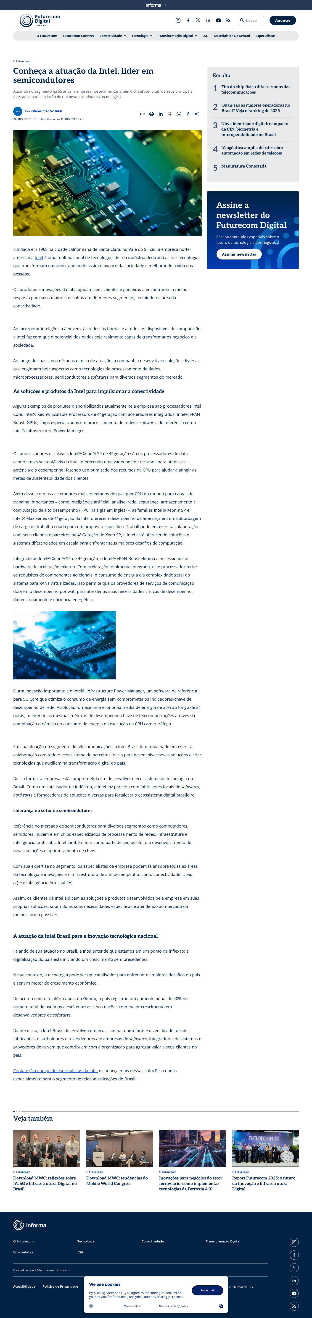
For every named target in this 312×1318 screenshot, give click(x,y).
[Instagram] (178, 20)
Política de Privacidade (60, 1286)
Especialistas (265, 36)
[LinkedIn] (208, 20)
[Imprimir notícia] (151, 113)
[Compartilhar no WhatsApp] (178, 113)
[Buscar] (242, 20)
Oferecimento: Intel (46, 111)
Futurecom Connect (78, 36)
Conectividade (111, 36)
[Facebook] (188, 20)
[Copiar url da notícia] (142, 113)
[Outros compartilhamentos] (197, 113)
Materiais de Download (232, 36)
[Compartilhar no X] (169, 113)
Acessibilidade (24, 1286)
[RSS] (228, 20)
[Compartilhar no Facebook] (188, 113)
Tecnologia (140, 36)
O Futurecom (47, 36)
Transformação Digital (175, 36)
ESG (205, 36)
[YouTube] (218, 20)
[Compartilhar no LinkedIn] (160, 113)
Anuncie (282, 20)
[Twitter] (198, 20)
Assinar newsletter (239, 254)
